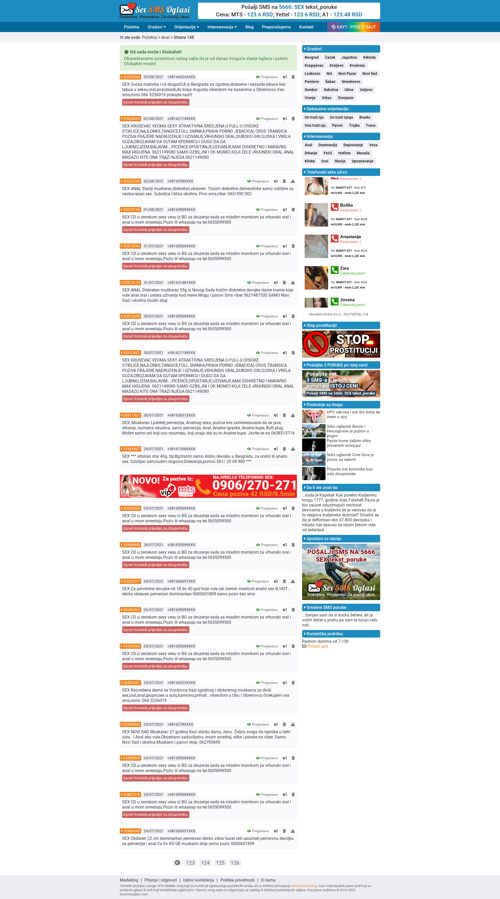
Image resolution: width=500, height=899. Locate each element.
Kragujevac (314, 65)
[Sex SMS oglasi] (159, 11)
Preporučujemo (276, 27)
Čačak (330, 57)
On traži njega (341, 117)
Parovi (337, 125)
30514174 (131, 282)
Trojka (354, 125)
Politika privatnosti (237, 880)
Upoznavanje (362, 161)
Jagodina (349, 57)
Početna (131, 27)
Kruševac (357, 65)
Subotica (331, 90)
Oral (324, 161)
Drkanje (311, 153)
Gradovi (155, 27)
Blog (249, 27)
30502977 (131, 581)
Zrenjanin (346, 98)
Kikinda (369, 57)
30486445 (131, 831)
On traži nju (314, 117)
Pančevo (312, 81)
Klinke (310, 161)
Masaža (363, 153)
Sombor (311, 90)
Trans (371, 125)
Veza (373, 145)
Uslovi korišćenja (198, 880)
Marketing (129, 880)
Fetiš (328, 153)
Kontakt (306, 27)
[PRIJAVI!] (293, 181)
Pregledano (269, 77)
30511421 (131, 415)
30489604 (131, 724)
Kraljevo (336, 65)
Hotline (344, 153)
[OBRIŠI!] (293, 76)
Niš (329, 73)
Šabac (330, 81)
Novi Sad (369, 73)
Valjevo (366, 90)
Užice (349, 90)
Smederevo (351, 81)
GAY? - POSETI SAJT (356, 27)
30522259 (131, 181)
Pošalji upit (317, 646)
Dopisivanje (353, 145)
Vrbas (327, 98)
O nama (268, 880)
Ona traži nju (315, 125)
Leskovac (312, 73)
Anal (165, 37)
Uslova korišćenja (304, 886)
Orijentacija (185, 27)
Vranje (310, 98)
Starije (340, 161)
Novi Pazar (347, 73)
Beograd (312, 57)
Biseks (364, 117)
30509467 (131, 449)
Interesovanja (221, 27)
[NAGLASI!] (285, 76)
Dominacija (327, 145)
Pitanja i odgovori (161, 880)
